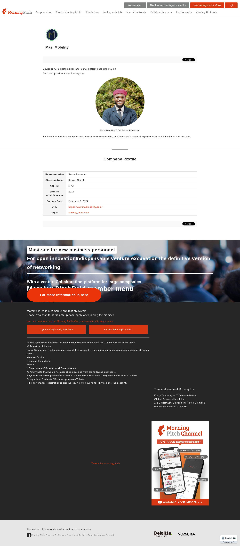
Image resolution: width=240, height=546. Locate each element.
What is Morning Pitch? (69, 12)
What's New (92, 12)
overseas (84, 212)
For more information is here (64, 295)
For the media (184, 12)
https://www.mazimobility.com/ (85, 207)
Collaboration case (161, 12)
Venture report (135, 5)
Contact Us (33, 529)
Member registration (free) (207, 5)
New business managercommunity (168, 5)
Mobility (72, 212)
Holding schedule (112, 12)
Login (231, 5)
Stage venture (44, 12)
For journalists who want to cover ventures (66, 529)
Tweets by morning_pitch (105, 463)
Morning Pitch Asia (206, 12)
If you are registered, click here (56, 329)
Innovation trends (137, 12)
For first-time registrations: (118, 329)
